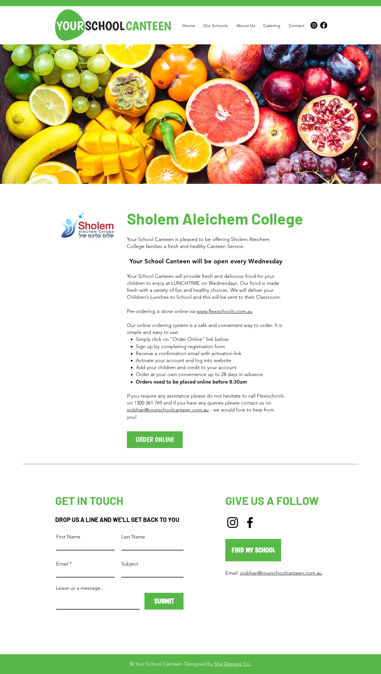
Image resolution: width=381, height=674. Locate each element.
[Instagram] (313, 25)
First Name (68, 536)
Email (62, 563)
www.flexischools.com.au (224, 311)
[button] (215, 25)
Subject (129, 563)
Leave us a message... (80, 588)
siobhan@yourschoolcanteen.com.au (168, 410)
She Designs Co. (232, 664)
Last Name (133, 536)
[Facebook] (323, 25)
